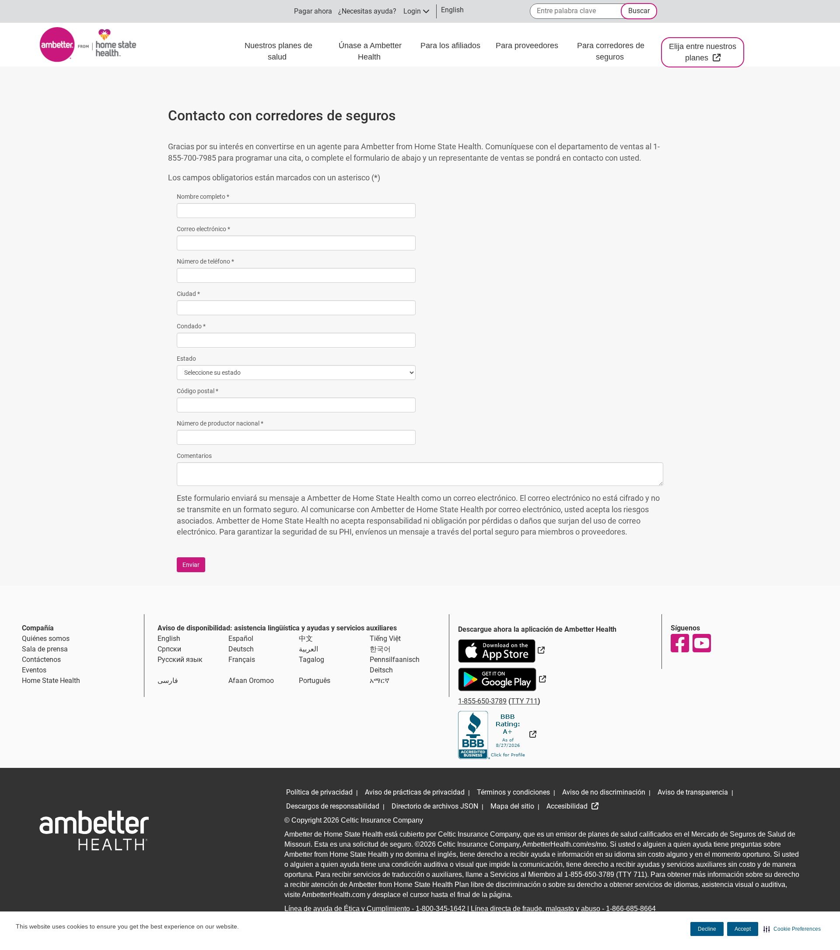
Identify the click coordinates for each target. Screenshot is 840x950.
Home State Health (51, 680)
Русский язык (180, 659)
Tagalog (311, 659)
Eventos (34, 670)
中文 (306, 638)
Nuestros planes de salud (278, 51)
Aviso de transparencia (693, 792)
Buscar (639, 11)
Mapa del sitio (512, 806)
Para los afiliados (451, 45)
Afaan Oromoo (251, 680)
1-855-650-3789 (482, 701)
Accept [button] (743, 929)
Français (241, 659)
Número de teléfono (205, 261)
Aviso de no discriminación (603, 792)
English (169, 638)
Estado (186, 358)
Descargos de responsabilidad (332, 806)
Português (314, 680)
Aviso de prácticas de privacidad (415, 792)
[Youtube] (701, 643)
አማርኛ (379, 680)
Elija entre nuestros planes (706, 52)
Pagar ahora (313, 11)
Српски (169, 649)
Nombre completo (203, 196)
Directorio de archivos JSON (435, 806)
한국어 (380, 649)
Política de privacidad (319, 792)
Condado (191, 326)
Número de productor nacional (220, 423)
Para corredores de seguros (610, 51)
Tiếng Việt (385, 638)
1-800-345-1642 (441, 908)
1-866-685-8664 (631, 908)
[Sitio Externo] (497, 734)
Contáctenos (41, 659)
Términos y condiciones (513, 792)
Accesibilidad (567, 806)
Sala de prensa (45, 649)
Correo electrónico (203, 228)
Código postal (197, 390)
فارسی (168, 680)
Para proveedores (528, 45)
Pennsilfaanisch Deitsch (395, 664)
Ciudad (188, 293)
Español (240, 638)
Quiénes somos (46, 638)
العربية (308, 649)
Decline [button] (707, 929)
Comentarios (194, 455)
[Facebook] (679, 643)
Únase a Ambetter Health (370, 51)
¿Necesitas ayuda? (367, 11)
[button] (792, 929)
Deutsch (241, 649)
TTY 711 (524, 701)
